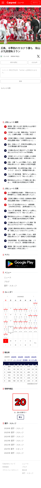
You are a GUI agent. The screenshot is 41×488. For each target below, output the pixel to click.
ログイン (35, 2)
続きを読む (13, 62)
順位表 (24, 470)
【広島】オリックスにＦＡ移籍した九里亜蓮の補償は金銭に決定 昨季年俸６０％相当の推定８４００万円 (22, 157)
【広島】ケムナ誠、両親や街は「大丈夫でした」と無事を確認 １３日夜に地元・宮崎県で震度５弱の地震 (22, 133)
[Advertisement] (20, 106)
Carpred (11, 2)
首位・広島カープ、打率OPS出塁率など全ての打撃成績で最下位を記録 (22, 145)
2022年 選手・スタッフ (14, 445)
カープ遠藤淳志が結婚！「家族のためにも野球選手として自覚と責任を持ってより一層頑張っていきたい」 (22, 194)
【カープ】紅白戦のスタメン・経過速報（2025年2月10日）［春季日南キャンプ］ (22, 205)
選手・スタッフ (10, 286)
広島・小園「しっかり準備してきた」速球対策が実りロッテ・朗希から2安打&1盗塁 (22, 163)
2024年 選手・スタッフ (14, 437)
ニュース (7, 277)
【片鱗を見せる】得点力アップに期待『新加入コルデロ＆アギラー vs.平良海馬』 (22, 151)
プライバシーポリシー (10, 470)
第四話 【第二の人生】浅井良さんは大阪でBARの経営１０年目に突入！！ (22, 127)
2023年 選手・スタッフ (14, 441)
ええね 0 (34, 62)
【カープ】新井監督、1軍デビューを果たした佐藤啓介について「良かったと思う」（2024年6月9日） (22, 175)
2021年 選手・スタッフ (13, 449)
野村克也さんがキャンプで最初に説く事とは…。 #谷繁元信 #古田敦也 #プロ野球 (22, 181)
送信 (20, 81)
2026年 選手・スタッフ (14, 428)
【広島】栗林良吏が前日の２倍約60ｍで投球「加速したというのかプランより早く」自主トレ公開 (22, 230)
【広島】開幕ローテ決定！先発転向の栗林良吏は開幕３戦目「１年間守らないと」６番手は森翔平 (22, 139)
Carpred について (9, 464)
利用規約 (6, 467)
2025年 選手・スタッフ (14, 432)
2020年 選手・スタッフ (14, 453)
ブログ (6, 282)
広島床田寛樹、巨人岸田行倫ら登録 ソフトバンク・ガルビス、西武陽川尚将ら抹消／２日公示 (22, 169)
